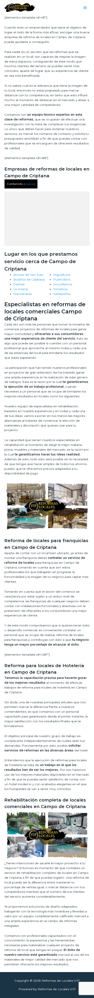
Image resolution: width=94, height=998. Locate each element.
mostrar (29, 184)
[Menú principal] (85, 7)
